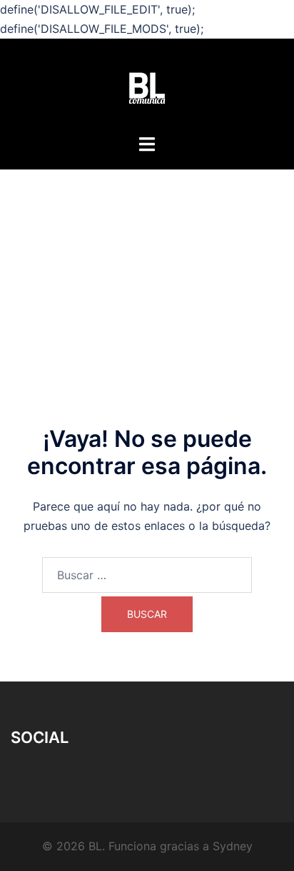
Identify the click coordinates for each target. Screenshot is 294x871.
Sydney (233, 846)
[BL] (147, 87)
